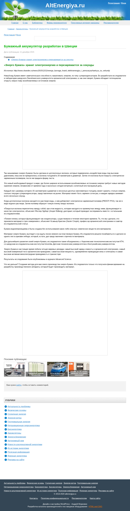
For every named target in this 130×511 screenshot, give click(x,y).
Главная (14, 23)
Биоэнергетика (15, 429)
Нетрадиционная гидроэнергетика (24, 425)
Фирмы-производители (57, 23)
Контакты (34, 498)
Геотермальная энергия (19, 422)
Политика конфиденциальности (55, 498)
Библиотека (37, 23)
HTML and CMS (95, 506)
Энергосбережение (17, 437)
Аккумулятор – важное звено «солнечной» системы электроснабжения (14, 372)
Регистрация (9, 35)
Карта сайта (95, 498)
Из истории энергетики (18, 448)
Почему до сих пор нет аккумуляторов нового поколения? (79, 373)
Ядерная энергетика (17, 456)
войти (18, 385)
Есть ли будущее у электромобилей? (57, 374)
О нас (25, 23)
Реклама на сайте (16, 460)
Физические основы (17, 410)
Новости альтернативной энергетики (25, 444)
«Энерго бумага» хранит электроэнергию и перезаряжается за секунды (42, 59)
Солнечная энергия (17, 414)
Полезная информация (19, 452)
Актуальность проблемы (19, 406)
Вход (18, 35)
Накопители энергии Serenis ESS (36, 374)
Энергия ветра (14, 418)
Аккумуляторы (14, 433)
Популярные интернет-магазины (85, 23)
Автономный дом (16, 441)
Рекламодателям (111, 23)
